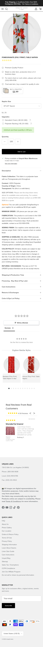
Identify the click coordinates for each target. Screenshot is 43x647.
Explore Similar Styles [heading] (21, 350)
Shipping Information (9, 544)
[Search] (7, 8)
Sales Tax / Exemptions (10, 565)
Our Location (6, 531)
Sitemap (5, 561)
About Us (5, 524)
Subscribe (8, 605)
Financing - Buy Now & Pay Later (15, 281)
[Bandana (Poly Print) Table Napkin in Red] (12, 365)
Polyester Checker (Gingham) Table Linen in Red (10, 438)
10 (29, 388)
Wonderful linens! (14, 424)
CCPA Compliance (8, 568)
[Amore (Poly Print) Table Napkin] (31, 365)
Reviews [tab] (8, 328)
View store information (11, 163)
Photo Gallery (7, 527)
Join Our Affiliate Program (11, 572)
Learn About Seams (9, 548)
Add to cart (21, 152)
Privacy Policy (7, 541)
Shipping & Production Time (13, 275)
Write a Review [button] (22, 323)
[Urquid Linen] (21, 9)
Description (6, 171)
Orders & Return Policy (10, 534)
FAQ (3, 521)
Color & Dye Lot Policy (10, 298)
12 (34, 388)
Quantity (5, 137)
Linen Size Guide (8, 551)
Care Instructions (8, 287)
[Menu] (2, 8)
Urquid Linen (9, 639)
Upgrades (5, 117)
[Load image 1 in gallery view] (21, 33)
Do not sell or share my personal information (18, 575)
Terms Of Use (7, 538)
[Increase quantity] (18, 141)
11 (31, 388)
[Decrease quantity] (4, 141)
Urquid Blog (6, 558)
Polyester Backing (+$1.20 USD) (17, 124)
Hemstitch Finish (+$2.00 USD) (16, 120)
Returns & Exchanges (10, 292)
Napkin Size (6, 101)
